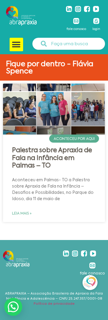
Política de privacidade (54, 303)
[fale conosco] (76, 21)
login (96, 29)
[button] (16, 44)
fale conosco (76, 29)
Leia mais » (22, 213)
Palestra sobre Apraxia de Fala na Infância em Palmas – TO (52, 157)
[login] (96, 21)
